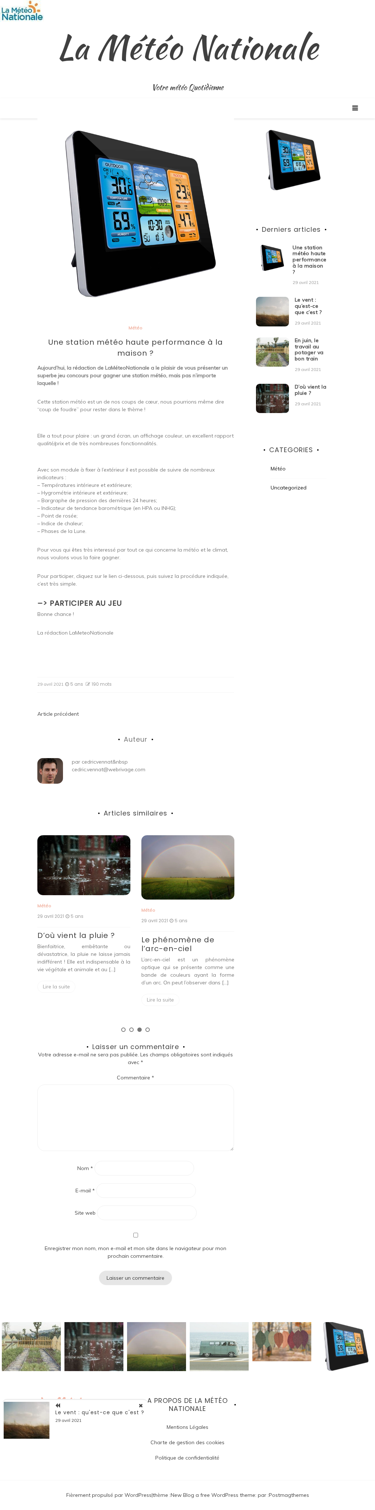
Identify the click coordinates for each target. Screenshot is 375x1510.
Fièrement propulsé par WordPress (109, 1495)
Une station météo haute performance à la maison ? (310, 259)
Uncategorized (289, 487)
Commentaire (135, 1077)
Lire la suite (56, 986)
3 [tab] (139, 1030)
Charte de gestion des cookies (187, 1442)
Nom (85, 1168)
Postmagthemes (289, 1495)
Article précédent (58, 714)
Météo (135, 327)
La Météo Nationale (187, 47)
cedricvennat (97, 761)
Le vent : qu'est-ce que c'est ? (99, 1412)
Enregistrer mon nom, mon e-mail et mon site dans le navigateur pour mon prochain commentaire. (135, 1252)
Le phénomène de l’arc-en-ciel (178, 944)
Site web (85, 1213)
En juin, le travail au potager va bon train (309, 349)
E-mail (85, 1190)
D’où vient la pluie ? (76, 935)
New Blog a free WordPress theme (213, 1495)
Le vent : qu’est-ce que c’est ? (308, 305)
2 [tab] (131, 1030)
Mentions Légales (187, 1427)
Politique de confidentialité (187, 1457)
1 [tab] (123, 1030)
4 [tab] (147, 1030)
